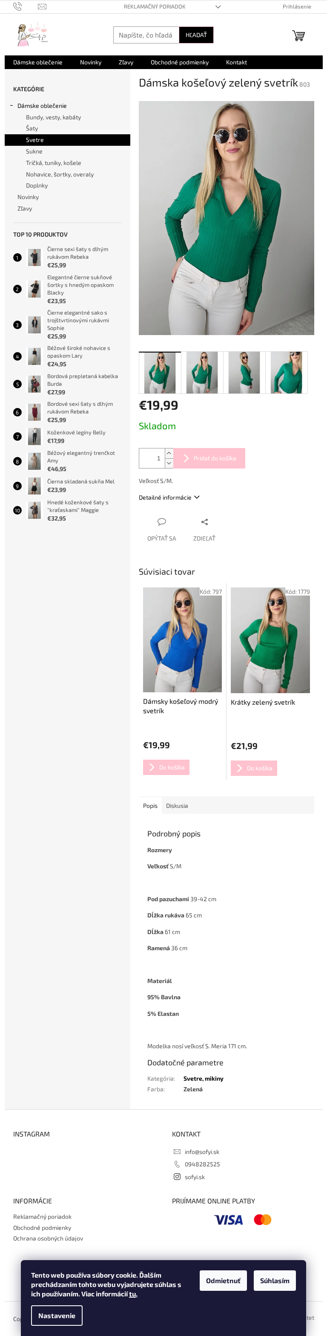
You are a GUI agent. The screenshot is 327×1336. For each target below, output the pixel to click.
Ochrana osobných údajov (48, 1238)
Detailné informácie (165, 497)
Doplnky (37, 185)
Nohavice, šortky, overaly (60, 174)
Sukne (34, 151)
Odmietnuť (223, 1280)
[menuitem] (38, 62)
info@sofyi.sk (202, 1151)
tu (132, 1294)
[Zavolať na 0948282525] (25, 6)
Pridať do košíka (215, 458)
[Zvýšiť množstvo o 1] (169, 453)
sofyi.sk (195, 1176)
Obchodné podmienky (42, 1227)
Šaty (32, 128)
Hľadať (196, 34)
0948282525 (202, 1164)
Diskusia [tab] (177, 805)
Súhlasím (275, 1280)
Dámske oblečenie (42, 105)
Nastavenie (56, 1315)
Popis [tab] (150, 805)
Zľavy (24, 208)
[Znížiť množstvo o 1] (169, 463)
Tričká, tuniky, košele (53, 162)
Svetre (35, 139)
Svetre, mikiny (204, 1078)
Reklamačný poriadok (155, 6)
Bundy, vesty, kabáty (53, 117)
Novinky (28, 196)
